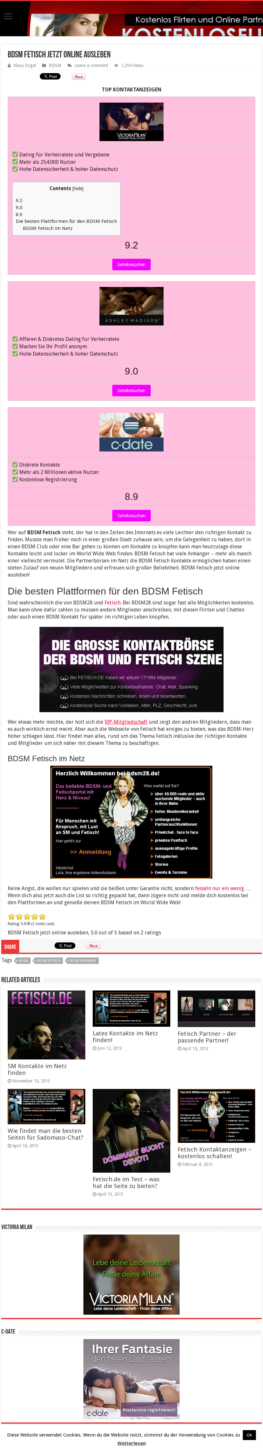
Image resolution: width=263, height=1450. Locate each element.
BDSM (55, 65)
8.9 (19, 214)
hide (78, 188)
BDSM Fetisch (49, 961)
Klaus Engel (24, 65)
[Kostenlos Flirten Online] (131, 17)
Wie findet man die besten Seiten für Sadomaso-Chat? (45, 1134)
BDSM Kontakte (83, 961)
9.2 (19, 200)
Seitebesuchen (131, 264)
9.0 (19, 207)
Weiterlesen (131, 1443)
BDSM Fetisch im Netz (47, 228)
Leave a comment (91, 65)
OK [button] (249, 1435)
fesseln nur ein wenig (219, 888)
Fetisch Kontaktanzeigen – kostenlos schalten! (214, 1152)
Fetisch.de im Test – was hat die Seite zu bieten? (126, 1182)
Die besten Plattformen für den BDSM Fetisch (66, 221)
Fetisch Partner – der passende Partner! (207, 1037)
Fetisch (113, 603)
